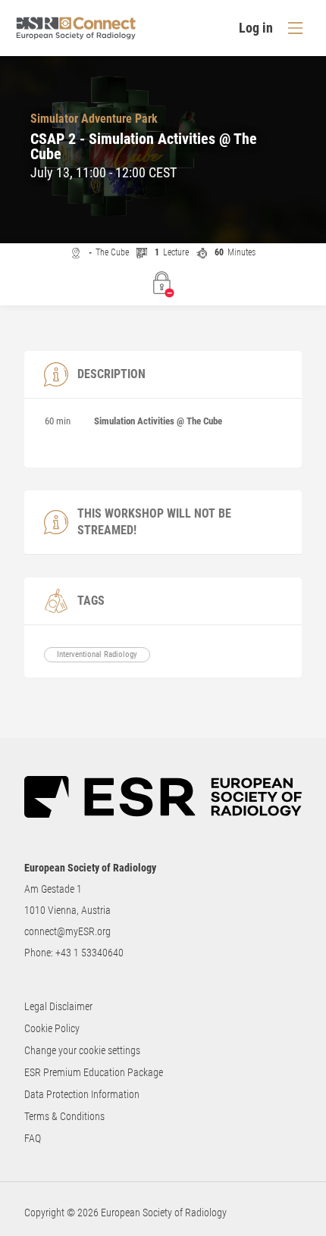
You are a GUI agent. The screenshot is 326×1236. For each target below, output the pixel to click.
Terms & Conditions (64, 1116)
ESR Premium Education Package (93, 1072)
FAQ (32, 1138)
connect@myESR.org (67, 931)
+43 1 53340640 (89, 953)
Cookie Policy (52, 1028)
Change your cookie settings (82, 1050)
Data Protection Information (81, 1094)
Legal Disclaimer (58, 1006)
